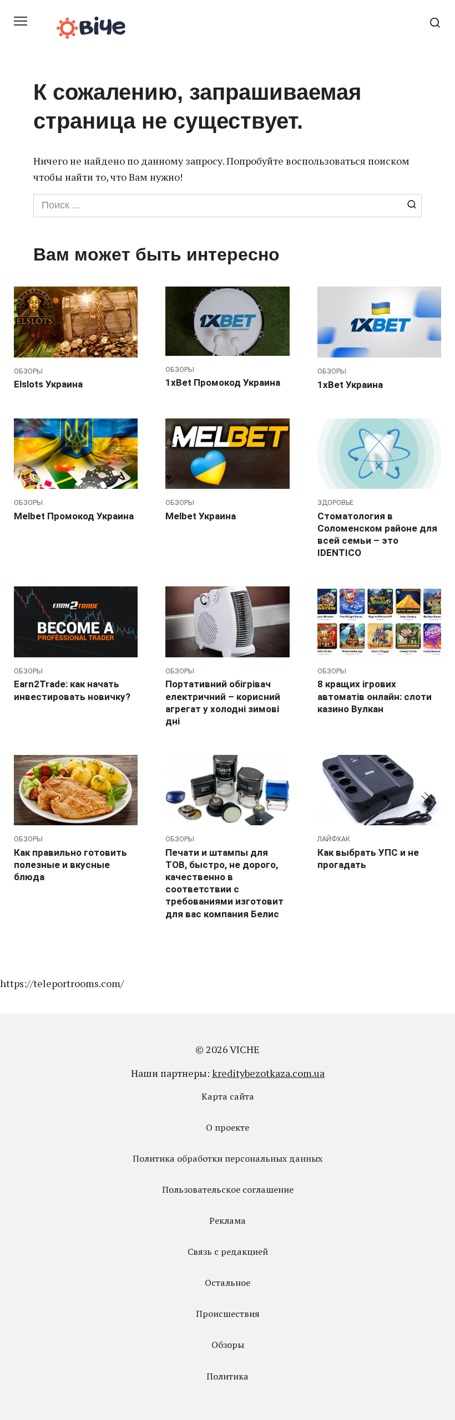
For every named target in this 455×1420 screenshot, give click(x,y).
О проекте (227, 1127)
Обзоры (227, 1345)
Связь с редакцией (228, 1251)
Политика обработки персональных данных (227, 1158)
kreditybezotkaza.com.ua (268, 1073)
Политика (227, 1376)
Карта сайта (227, 1096)
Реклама (227, 1220)
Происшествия (228, 1313)
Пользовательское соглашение (228, 1189)
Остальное (227, 1282)
